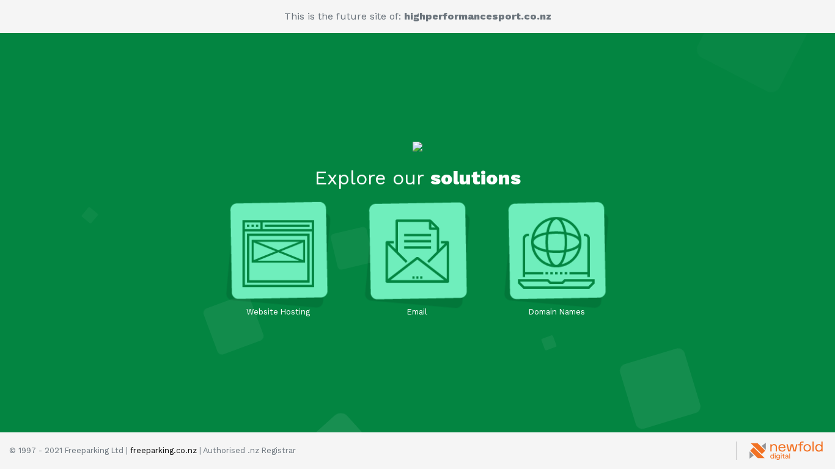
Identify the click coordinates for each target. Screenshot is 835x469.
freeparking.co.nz (163, 450)
